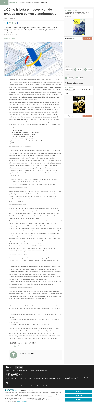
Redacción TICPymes (9, 38)
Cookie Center (43, 370)
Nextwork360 (18, 377)
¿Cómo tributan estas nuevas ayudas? (21, 137)
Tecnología (44, 2)
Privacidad (32, 370)
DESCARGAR (87, 38)
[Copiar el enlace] (10, 23)
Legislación (37, 2)
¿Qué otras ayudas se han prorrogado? (22, 139)
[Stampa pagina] (15, 23)
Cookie (37, 370)
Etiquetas (14, 370)
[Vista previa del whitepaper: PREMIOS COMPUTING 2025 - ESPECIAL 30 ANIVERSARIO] (78, 104)
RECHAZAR (79, 396)
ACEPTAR (78, 400)
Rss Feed (19, 370)
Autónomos (21, 2)
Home (5, 18)
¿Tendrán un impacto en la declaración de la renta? (26, 141)
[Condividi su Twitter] (5, 23)
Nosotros (8, 370)
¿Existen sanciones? (16, 143)
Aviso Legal (25, 370)
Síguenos (18, 367)
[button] (4, 2)
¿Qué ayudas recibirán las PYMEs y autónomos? (24, 132)
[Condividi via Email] (12, 23)
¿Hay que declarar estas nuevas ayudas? (22, 134)
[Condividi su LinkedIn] (7, 23)
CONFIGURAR (78, 392)
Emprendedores (29, 2)
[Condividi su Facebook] (18, 23)
